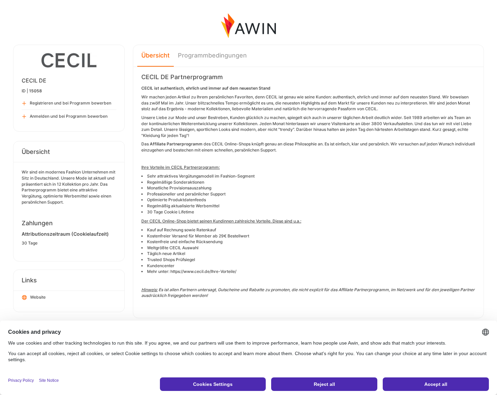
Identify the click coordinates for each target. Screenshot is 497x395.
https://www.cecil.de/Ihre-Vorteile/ (203, 271)
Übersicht (155, 55)
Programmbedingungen (212, 55)
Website (38, 297)
